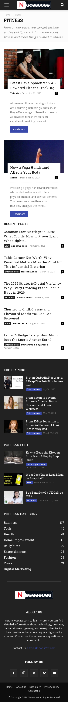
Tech (29, 482)
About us (21, 687)
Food (7, 323)
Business (9, 297)
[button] (6, 5)
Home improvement (36, 464)
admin (14, 177)
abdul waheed (19, 245)
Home (7, 14)
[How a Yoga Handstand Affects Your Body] (34, 156)
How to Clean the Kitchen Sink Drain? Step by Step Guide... (43, 456)
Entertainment (12, 271)
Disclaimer (35, 687)
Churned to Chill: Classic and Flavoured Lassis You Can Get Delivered (27, 313)
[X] (34, 673)
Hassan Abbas (29, 271)
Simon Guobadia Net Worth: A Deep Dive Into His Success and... (44, 381)
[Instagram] (24, 673)
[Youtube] (54, 673)
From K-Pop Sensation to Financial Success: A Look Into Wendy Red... (43, 425)
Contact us (34, 690)
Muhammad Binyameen (34, 344)
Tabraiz (14, 93)
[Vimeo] (44, 673)
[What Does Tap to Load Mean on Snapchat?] (13, 479)
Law (6, 246)
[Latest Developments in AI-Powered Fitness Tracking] (34, 69)
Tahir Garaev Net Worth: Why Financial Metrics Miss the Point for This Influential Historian (33, 262)
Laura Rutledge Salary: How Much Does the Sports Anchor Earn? (31, 337)
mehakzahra (19, 323)
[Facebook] (13, 673)
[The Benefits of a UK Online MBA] (13, 497)
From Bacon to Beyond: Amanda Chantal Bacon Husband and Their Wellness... (41, 403)
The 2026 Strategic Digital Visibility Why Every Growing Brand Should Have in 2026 (32, 288)
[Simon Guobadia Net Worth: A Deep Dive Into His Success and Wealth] (13, 382)
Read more (19, 129)
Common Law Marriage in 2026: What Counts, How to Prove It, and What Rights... (31, 236)
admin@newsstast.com (41, 648)
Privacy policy (51, 687)
